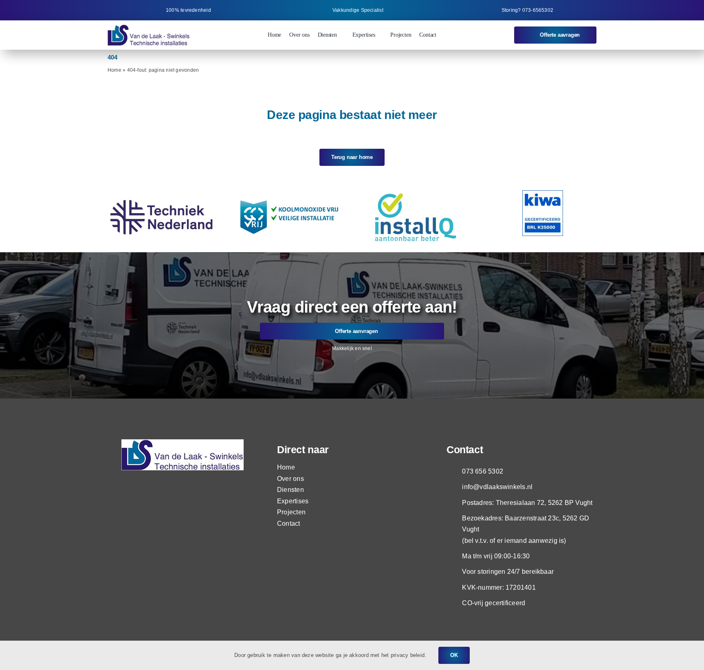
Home (114, 70)
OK (454, 655)
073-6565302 (537, 10)
